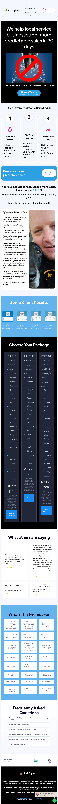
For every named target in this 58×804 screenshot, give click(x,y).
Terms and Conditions (23, 798)
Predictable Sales (30, 8)
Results (27, 12)
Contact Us (28, 16)
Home (26, 5)
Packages (35, 12)
